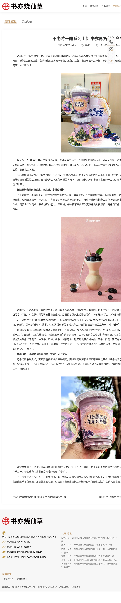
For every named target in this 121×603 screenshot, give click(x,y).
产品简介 (106, 6)
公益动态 (27, 21)
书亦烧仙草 (8, 579)
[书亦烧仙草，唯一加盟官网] (31, 8)
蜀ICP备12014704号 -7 (47, 587)
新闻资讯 (10, 21)
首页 (85, 6)
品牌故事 (94, 6)
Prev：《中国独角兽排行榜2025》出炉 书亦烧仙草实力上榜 (39, 497)
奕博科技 (21, 579)
